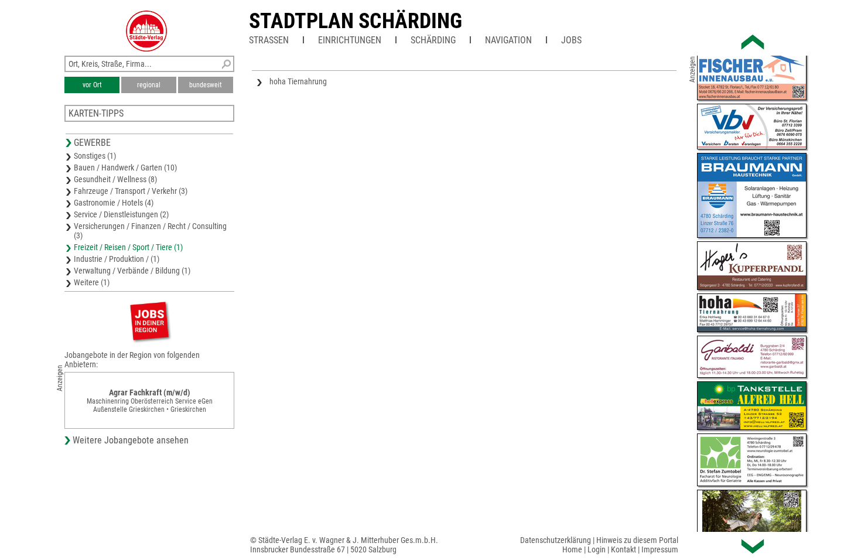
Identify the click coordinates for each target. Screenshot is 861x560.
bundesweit (205, 85)
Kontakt (623, 549)
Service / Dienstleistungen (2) (121, 214)
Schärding (433, 40)
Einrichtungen (349, 40)
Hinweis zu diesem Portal (637, 540)
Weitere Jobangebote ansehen (131, 440)
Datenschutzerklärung (555, 540)
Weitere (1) (92, 282)
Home (572, 549)
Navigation (508, 40)
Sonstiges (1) (95, 156)
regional (148, 85)
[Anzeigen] (149, 320)
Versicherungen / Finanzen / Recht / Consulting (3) (150, 230)
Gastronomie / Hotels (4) (113, 202)
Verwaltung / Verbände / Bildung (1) (132, 270)
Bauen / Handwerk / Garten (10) (125, 167)
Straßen (269, 40)
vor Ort (92, 85)
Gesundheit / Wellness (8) (115, 179)
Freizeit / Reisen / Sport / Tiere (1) (128, 247)
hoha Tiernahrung (298, 81)
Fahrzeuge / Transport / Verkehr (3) (130, 191)
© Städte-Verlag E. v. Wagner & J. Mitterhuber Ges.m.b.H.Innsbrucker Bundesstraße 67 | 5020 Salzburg (344, 544)
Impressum (659, 549)
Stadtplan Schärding (355, 21)
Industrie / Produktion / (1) (116, 259)
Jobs (571, 40)
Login (596, 549)
